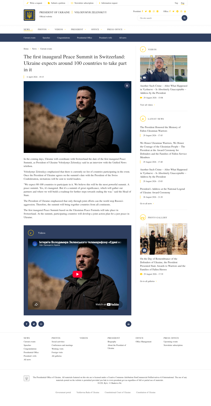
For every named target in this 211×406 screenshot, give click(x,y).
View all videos (146, 104)
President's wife (105, 37)
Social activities (58, 341)
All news (122, 37)
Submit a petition (58, 3)
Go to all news (146, 203)
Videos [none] (59, 29)
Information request (109, 3)
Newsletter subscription (83, 3)
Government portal (63, 392)
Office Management (143, 341)
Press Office (171, 338)
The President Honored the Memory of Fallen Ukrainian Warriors (160, 128)
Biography (112, 341)
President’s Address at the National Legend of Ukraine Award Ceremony (162, 190)
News (34, 48)
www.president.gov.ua (118, 380)
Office (140, 338)
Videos (84, 338)
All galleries (57, 356)
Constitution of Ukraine (145, 392)
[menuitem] (29, 29)
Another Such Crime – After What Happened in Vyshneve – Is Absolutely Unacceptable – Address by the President (163, 89)
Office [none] (95, 29)
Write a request (36, 3)
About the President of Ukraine (117, 346)
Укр (176, 3)
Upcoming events (171, 341)
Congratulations (63, 37)
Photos (56, 338)
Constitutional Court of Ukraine (118, 392)
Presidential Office (84, 37)
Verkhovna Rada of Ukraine (88, 392)
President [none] (77, 29)
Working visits (57, 348)
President (114, 338)
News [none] (27, 29)
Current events (29, 37)
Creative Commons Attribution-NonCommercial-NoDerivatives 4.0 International (141, 377)
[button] (146, 11)
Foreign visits (57, 352)
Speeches (46, 37)
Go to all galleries (147, 281)
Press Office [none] (115, 29)
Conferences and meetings (62, 345)
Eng (182, 3)
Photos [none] (42, 29)
